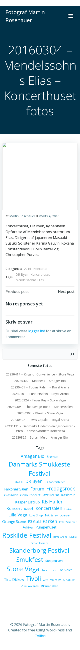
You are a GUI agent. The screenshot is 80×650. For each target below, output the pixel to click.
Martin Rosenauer (22, 216)
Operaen (65, 515)
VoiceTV (55, 580)
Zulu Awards (30, 586)
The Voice (65, 570)
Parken (50, 521)
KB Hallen (53, 501)
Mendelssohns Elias (30, 280)
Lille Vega (17, 515)
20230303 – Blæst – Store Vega (40, 413)
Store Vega (23, 568)
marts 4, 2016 (49, 216)
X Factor (69, 580)
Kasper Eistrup (27, 502)
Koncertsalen (49, 508)
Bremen (52, 456)
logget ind (36, 330)
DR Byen (22, 274)
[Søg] (72, 354)
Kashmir (68, 494)
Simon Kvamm (39, 543)
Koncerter (40, 268)
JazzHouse (50, 494)
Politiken (28, 527)
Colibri (40, 635)
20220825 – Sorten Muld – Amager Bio (40, 437)
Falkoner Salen (16, 489)
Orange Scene (14, 521)
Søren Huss (49, 570)
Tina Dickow (14, 579)
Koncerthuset (40, 274)
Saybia (73, 536)
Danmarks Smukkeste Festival (39, 468)
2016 (27, 268)
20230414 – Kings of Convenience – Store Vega (40, 374)
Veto (45, 580)
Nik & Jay (51, 515)
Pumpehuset (46, 527)
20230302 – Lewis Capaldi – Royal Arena (40, 420)
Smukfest (29, 559)
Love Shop (36, 515)
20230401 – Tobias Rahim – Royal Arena (40, 387)
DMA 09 (18, 482)
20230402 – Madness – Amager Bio (40, 381)
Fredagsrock (60, 488)
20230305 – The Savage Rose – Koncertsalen (40, 407)
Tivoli (33, 578)
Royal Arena (60, 536)
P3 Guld (34, 521)
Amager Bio (32, 456)
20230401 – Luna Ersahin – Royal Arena (40, 394)
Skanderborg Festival (39, 550)
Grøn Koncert (30, 495)
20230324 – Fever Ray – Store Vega (40, 400)
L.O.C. (68, 509)
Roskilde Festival (26, 535)
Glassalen (11, 495)
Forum (37, 489)
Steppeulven (54, 560)
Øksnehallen (49, 586)
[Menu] (70, 16)
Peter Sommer (68, 522)
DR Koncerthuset (55, 482)
